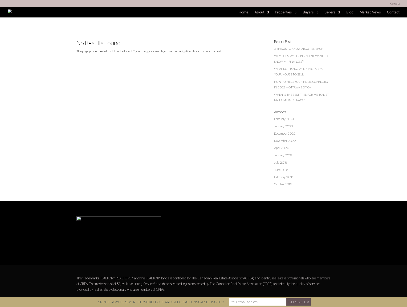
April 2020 (281, 148)
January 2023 (283, 126)
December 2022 (285, 133)
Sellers (330, 13)
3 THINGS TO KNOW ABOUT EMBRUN (298, 48)
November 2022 (285, 141)
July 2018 (280, 162)
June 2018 (281, 170)
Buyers (308, 13)
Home (243, 13)
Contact (395, 3)
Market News (370, 13)
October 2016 (283, 184)
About (259, 13)
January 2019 (283, 155)
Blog (350, 13)
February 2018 (283, 177)
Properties (283, 13)
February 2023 (284, 119)
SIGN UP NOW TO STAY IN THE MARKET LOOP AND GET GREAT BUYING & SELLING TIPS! (161, 302)
